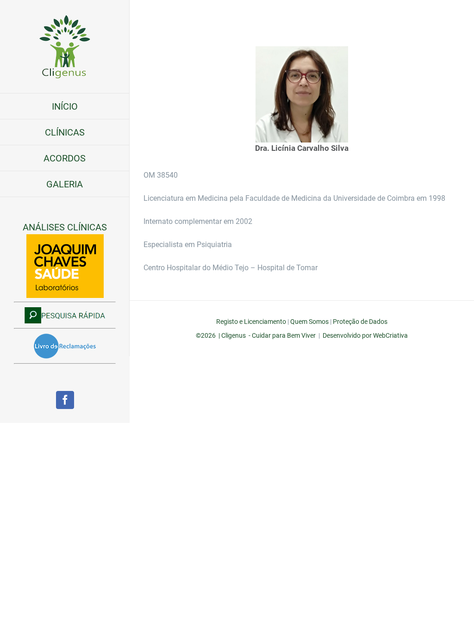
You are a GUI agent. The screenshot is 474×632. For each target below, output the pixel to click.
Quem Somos (309, 321)
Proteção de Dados (360, 321)
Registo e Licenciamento (251, 321)
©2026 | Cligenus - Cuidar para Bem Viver (256, 335)
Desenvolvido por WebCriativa (365, 335)
